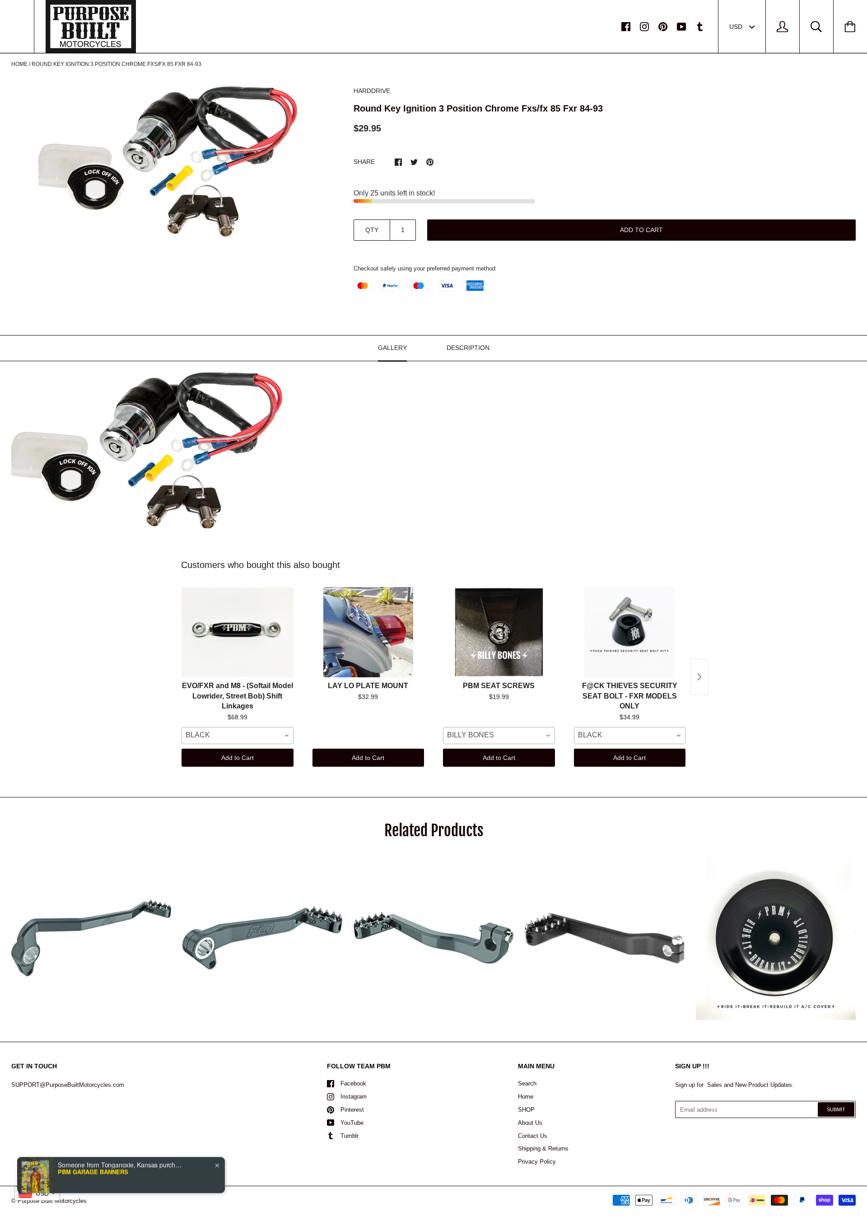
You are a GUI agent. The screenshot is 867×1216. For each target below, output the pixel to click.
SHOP (526, 1109)
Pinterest (352, 1109)
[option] (167, 161)
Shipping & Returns (543, 1148)
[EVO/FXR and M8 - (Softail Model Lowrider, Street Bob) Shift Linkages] (238, 632)
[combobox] (238, 735)
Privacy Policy (537, 1161)
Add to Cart (237, 757)
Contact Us (532, 1135)
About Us (530, 1122)
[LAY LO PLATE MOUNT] (368, 632)
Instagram (353, 1096)
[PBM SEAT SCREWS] (499, 632)
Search (527, 1083)
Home (19, 64)
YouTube (352, 1122)
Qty (371, 229)
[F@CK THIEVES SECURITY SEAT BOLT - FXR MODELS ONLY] (630, 632)
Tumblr (349, 1135)
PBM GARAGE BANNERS (93, 1155)
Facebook (353, 1083)
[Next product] (699, 677)
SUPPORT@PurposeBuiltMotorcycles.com (67, 1084)
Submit (836, 1109)
